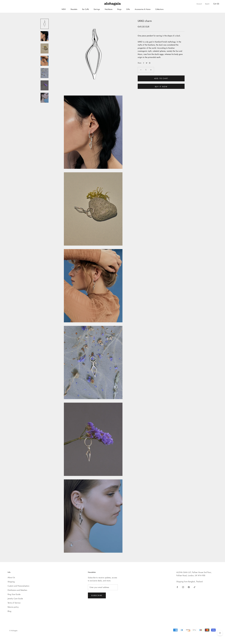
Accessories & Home (142, 9)
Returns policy (13, 607)
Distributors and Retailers (17, 590)
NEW (64, 9)
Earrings (97, 9)
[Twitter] (146, 63)
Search (207, 4)
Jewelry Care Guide (15, 598)
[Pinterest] (149, 63)
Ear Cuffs (85, 9)
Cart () (216, 3)
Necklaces (108, 9)
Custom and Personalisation (18, 586)
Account (199, 4)
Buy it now (161, 86)
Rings (119, 9)
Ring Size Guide (14, 594)
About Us (11, 577)
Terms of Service (14, 602)
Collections (159, 9)
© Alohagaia (13, 630)
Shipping (11, 581)
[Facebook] (143, 63)
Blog (9, 611)
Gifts (128, 9)
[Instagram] (183, 587)
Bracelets (74, 9)
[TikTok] (194, 587)
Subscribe (96, 595)
